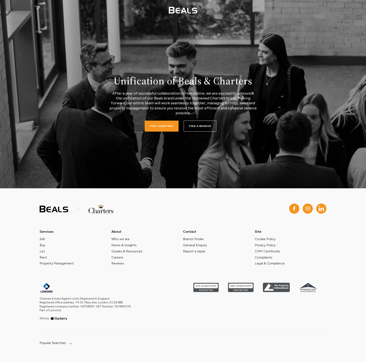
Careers (117, 257)
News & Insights (124, 245)
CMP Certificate (267, 251)
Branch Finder (193, 239)
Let (42, 251)
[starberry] (59, 318)
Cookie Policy (265, 239)
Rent (43, 257)
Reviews (117, 263)
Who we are (120, 239)
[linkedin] (321, 209)
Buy (42, 245)
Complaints (263, 257)
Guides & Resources (126, 251)
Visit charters (161, 126)
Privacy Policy (265, 245)
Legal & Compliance (270, 263)
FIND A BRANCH (200, 126)
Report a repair (194, 251)
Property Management (57, 263)
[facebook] (294, 209)
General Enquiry (195, 245)
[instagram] (308, 209)
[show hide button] (70, 344)
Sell (42, 239)
